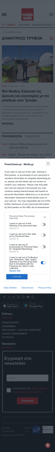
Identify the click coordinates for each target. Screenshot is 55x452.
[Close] (49, 164)
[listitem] (27, 217)
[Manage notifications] (47, 445)
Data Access (27, 287)
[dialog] (27, 226)
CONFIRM (17, 276)
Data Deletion (10, 287)
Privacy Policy (44, 287)
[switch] (43, 224)
